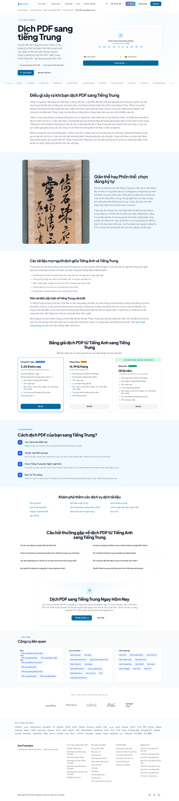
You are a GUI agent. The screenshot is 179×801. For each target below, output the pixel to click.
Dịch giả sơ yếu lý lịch (79, 503)
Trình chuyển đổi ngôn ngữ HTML (124, 507)
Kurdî (65, 730)
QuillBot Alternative (74, 777)
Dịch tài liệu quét (125, 660)
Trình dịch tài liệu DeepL (75, 757)
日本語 (33, 730)
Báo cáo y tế (90, 673)
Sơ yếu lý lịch (96, 778)
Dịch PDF (122, 655)
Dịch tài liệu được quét (124, 748)
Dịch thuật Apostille (38, 507)
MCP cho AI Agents (123, 765)
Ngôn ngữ (56, 4)
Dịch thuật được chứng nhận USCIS (85, 507)
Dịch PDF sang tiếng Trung (150, 766)
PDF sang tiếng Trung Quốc (32, 662)
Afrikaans (18, 727)
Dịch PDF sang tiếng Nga (149, 773)
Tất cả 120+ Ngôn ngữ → (149, 776)
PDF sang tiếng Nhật (47, 676)
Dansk (74, 727)
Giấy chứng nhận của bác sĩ (101, 781)
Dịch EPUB (34, 516)
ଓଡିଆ (112, 730)
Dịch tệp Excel (140, 660)
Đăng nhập (143, 4)
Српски (52, 733)
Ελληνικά (90, 727)
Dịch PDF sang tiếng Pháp (149, 754)
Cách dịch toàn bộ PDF (124, 755)
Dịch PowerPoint (125, 664)
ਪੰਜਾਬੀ (118, 730)
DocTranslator (25, 745)
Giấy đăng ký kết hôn (78, 660)
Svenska (60, 733)
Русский (18, 733)
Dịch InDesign (124, 669)
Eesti (105, 727)
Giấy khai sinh (75, 655)
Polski (124, 730)
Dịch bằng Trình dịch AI (124, 758)
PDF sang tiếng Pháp (29, 658)
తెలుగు (72, 733)
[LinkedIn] (149, 795)
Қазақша (50, 730)
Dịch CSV (114, 511)
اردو (121, 733)
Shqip (45, 733)
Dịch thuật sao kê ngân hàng (82, 511)
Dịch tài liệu (27, 73)
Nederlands (98, 730)
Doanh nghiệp (89, 4)
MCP (132, 4)
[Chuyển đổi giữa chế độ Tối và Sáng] (106, 3)
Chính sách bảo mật (50, 749)
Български (47, 727)
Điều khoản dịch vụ (35, 749)
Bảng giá (69, 4)
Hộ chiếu (88, 655)
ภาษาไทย (79, 733)
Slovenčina (27, 733)
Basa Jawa (42, 730)
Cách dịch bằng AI (122, 762)
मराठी (77, 730)
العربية (26, 727)
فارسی (111, 727)
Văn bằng (88, 664)
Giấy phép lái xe (76, 673)
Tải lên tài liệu (80, 618)
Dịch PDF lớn (151, 655)
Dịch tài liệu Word (136, 655)
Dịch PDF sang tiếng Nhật (149, 769)
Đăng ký (156, 4)
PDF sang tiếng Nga (29, 676)
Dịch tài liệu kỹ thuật (118, 503)
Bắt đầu (41, 406)
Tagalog (98, 733)
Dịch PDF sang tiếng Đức (149, 757)
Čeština (68, 727)
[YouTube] (159, 795)
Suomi (118, 727)
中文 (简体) (138, 733)
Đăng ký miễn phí (44, 73)
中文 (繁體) (148, 733)
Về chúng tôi (22, 749)
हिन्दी (144, 727)
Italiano (26, 730)
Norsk (106, 730)
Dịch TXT (147, 669)
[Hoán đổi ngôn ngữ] (121, 57)
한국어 (58, 730)
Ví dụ (78, 4)
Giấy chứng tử (75, 664)
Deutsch (82, 727)
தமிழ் (66, 733)
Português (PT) (146, 730)
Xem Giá (100, 618)
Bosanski (60, 727)
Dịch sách (151, 664)
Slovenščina (37, 733)
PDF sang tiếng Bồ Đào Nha (32, 672)
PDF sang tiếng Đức (29, 667)
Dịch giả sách (35, 503)
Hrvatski (151, 727)
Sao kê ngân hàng (95, 669)
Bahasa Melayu (86, 730)
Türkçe (105, 733)
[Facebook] (154, 795)
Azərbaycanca (35, 727)
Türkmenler (89, 733)
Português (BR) (133, 730)
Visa (100, 673)
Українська (114, 733)
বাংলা (53, 727)
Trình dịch (42, 4)
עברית (139, 727)
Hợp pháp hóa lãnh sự (78, 678)
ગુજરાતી (132, 727)
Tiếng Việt (128, 733)
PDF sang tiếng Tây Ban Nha (32, 653)
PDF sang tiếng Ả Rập (49, 658)
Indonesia (18, 730)
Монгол (71, 730)
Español (99, 727)
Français (125, 727)
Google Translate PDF (39, 511)
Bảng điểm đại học (77, 669)
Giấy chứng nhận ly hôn (99, 660)
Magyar (158, 727)
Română (157, 730)
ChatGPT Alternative (74, 748)
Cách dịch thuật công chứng (126, 752)
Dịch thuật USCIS (97, 748)
